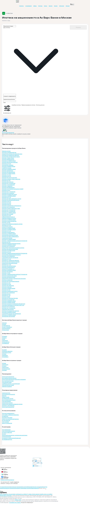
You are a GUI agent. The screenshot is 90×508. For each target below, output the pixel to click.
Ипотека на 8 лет (6, 294)
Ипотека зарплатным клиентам (9, 162)
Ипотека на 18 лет (6, 252)
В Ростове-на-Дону (6, 352)
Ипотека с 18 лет (6, 273)
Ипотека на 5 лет (6, 180)
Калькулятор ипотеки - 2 (8, 268)
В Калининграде (6, 368)
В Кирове (4, 370)
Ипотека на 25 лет (6, 176)
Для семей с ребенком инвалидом (10, 414)
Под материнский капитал (8, 394)
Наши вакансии (35, 488)
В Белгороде (5, 364)
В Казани (4, 337)
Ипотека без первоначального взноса (11, 254)
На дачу (4, 433)
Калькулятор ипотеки (7, 226)
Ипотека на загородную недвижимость (11, 205)
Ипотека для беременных (8, 187)
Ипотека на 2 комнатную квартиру (10, 155)
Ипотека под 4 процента (8, 193)
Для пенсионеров (6, 401)
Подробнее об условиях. (15, 502)
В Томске (4, 366)
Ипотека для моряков (7, 271)
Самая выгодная (6, 393)
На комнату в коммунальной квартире (11, 438)
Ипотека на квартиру (7, 280)
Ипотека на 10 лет (6, 163)
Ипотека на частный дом (8, 299)
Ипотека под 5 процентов (8, 246)
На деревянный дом (7, 439)
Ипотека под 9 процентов (8, 306)
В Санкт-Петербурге (7, 327)
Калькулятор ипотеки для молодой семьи (12, 154)
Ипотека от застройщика (8, 405)
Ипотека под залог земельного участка (11, 198)
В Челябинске (5, 343)
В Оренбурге (5, 356)
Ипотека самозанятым (7, 170)
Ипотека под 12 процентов (8, 211)
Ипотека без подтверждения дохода (11, 156)
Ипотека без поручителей (8, 316)
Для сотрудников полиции (8, 431)
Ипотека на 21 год (6, 197)
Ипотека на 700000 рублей (8, 228)
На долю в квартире (7, 432)
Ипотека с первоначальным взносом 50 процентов (14, 240)
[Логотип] (4, 491)
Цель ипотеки (6, 27)
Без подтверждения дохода (8, 400)
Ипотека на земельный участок (9, 291)
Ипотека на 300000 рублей (8, 302)
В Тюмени (4, 336)
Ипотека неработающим (8, 159)
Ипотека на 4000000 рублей (9, 301)
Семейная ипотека (6, 168)
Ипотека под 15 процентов (8, 210)
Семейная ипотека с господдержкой (11, 383)
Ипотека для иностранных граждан (10, 261)
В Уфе (3, 339)
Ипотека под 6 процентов (8, 207)
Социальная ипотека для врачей (10, 257)
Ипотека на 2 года (6, 215)
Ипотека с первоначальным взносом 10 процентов (14, 274)
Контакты (7, 486)
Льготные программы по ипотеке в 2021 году (13, 305)
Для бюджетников (6, 436)
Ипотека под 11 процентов (8, 191)
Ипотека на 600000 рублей (8, 166)
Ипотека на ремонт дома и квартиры (11, 179)
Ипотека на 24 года (6, 287)
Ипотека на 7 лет (6, 282)
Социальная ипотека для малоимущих (11, 313)
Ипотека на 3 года (6, 203)
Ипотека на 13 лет (6, 259)
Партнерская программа (16, 486)
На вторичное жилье (7, 417)
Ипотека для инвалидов (8, 285)
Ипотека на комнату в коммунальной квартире (13, 303)
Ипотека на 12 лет (6, 231)
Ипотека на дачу (6, 190)
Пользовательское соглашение (35, 486)
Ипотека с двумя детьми (8, 158)
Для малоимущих (6, 429)
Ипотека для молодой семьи (9, 266)
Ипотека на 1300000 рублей (9, 161)
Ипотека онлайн (6, 296)
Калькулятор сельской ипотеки (9, 263)
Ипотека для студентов (7, 182)
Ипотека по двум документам (9, 221)
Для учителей (5, 421)
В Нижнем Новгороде (7, 351)
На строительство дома (7, 381)
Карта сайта (21, 488)
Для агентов (25, 486)
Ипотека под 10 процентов (8, 183)
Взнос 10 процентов (7, 423)
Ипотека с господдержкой (8, 184)
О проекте (2, 486)
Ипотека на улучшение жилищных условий (12, 189)
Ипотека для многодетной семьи (10, 249)
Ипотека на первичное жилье (9, 194)
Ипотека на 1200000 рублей (9, 212)
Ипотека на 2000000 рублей (9, 245)
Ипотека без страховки (7, 165)
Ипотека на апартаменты (8, 232)
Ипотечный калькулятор (8, 132)
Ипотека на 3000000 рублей (9, 169)
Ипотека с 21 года (6, 175)
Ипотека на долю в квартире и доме (11, 208)
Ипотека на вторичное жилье (9, 275)
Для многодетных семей (8, 385)
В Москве (4, 323)
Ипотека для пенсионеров (8, 172)
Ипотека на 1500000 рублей (9, 239)
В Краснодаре (5, 330)
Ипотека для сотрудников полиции (10, 281)
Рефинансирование (7, 386)
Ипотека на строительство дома (10, 298)
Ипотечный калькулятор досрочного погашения (14, 379)
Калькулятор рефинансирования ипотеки (12, 224)
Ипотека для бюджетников (8, 277)
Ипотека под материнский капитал (10, 200)
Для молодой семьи (7, 382)
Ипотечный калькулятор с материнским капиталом (14, 435)
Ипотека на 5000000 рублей (9, 312)
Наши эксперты (27, 488)
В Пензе (4, 363)
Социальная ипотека (7, 238)
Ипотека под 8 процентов (8, 256)
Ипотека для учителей (7, 214)
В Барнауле (5, 355)
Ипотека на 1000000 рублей (9, 315)
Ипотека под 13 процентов (8, 308)
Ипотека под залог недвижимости (10, 236)
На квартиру (5, 416)
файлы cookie (18, 499)
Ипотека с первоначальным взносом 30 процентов (14, 253)
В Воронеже (5, 340)
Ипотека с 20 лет (6, 222)
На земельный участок (7, 398)
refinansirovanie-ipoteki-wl (8, 217)
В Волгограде (5, 367)
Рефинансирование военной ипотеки (11, 243)
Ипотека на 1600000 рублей (9, 233)
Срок (4, 102)
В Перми (4, 354)
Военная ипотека (6, 151)
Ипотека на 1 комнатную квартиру (10, 260)
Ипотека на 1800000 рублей (9, 219)
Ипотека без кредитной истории (10, 235)
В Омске (4, 324)
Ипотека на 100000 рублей (8, 173)
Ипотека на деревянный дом (9, 152)
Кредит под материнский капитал (10, 419)
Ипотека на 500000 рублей (8, 288)
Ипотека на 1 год (6, 295)
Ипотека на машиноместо (8, 267)
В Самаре (4, 349)
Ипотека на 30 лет (6, 201)
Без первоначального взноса (9, 378)
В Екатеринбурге (6, 328)
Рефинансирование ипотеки (9, 218)
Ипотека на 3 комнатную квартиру (10, 310)
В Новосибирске (6, 325)
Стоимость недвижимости (9, 96)
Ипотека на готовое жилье (8, 250)
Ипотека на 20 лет (6, 204)
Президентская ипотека (8, 309)
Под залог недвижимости (8, 413)
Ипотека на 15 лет (6, 225)
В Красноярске (5, 342)
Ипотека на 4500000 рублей (9, 270)
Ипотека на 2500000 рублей (9, 229)
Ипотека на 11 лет (6, 264)
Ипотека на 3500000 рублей (9, 196)
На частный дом (6, 420)
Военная (4, 395)
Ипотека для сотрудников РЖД (9, 177)
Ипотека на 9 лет (6, 289)
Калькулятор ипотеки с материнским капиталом (14, 278)
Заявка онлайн (5, 397)
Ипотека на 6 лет (6, 242)
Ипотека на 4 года (6, 284)
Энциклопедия (14, 488)
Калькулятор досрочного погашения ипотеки (13, 247)
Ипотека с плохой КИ (7, 186)
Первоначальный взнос (9, 99)
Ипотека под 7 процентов (8, 292)
